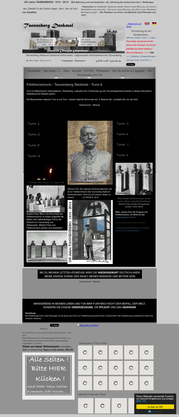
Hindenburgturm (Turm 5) (126, 217)
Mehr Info (141, 401)
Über (66, 71)
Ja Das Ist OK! (155, 406)
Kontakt (76, 71)
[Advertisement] (89, 112)
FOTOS (88, 71)
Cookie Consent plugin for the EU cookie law (155, 411)
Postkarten (103, 71)
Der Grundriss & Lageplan (128, 71)
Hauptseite (34, 71)
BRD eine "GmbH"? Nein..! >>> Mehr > (141, 37)
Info (149, 71)
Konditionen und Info (90, 75)
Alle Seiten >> (52, 71)
